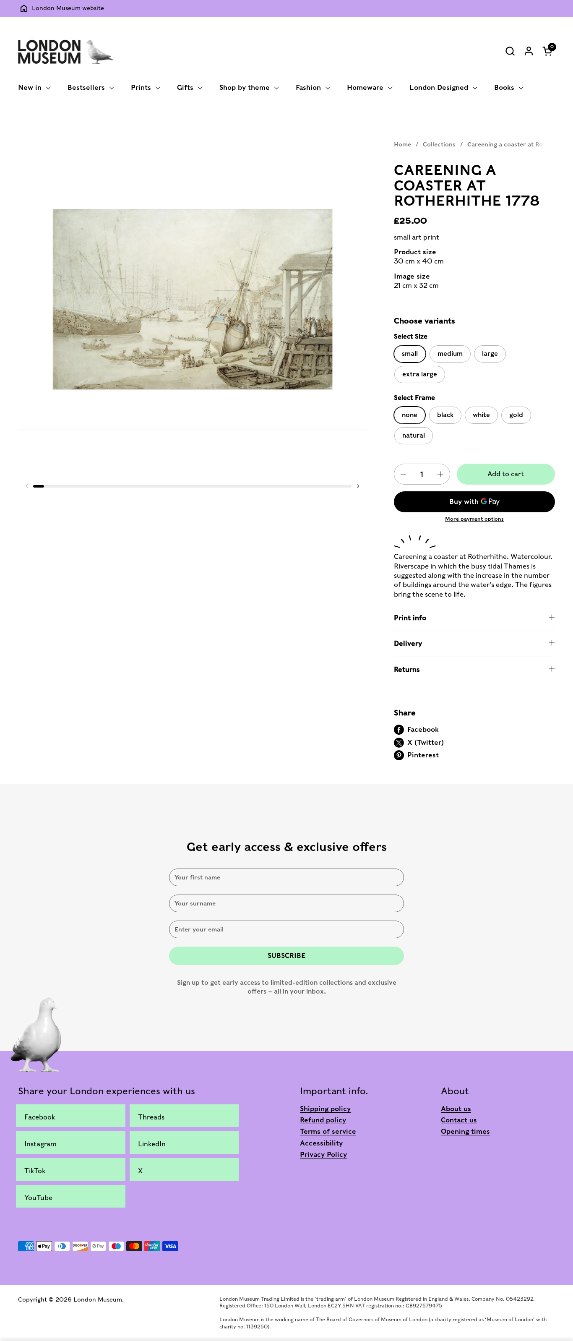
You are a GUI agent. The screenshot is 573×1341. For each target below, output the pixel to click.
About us (456, 1108)
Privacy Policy (323, 1154)
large (490, 353)
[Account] (529, 51)
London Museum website (68, 8)
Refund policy (323, 1120)
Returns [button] (407, 669)
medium (450, 353)
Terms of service (328, 1131)
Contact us (459, 1120)
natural (413, 435)
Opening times (465, 1131)
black (445, 415)
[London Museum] (66, 51)
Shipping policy (325, 1108)
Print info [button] (410, 617)
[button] (510, 51)
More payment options (474, 519)
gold (516, 415)
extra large (419, 374)
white (481, 415)
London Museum (97, 1299)
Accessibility (321, 1143)
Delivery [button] (408, 643)
